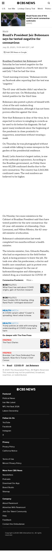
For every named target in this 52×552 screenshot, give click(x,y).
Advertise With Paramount (14, 507)
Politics (48, 9)
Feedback (7, 520)
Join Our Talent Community (15, 512)
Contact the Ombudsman (14, 524)
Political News (9, 398)
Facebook (7, 427)
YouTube (6, 422)
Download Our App (11, 483)
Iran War (11, 9)
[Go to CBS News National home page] (26, 3)
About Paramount (10, 503)
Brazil (9, 365)
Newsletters (8, 475)
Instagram (7, 431)
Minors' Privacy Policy (12, 463)
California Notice (10, 451)
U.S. (4, 9)
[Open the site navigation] (9, 3)
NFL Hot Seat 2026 (11, 407)
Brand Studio (8, 487)
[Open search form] (49, 3)
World (40, 9)
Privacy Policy (9, 447)
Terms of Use (8, 459)
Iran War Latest (9, 402)
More (29, 280)
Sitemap (6, 492)
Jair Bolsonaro (32, 365)
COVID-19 (19, 365)
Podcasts (6, 479)
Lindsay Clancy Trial (26, 9)
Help (5, 516)
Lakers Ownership (10, 411)
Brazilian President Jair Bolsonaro (20, 61)
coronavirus (9, 67)
